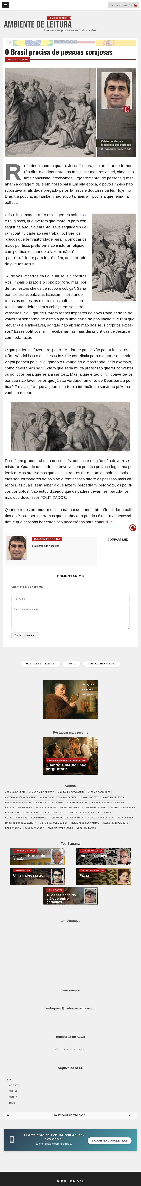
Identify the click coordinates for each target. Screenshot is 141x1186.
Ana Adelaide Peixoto (41, 792)
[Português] (33, 42)
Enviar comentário (25, 635)
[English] (74, 42)
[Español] (116, 42)
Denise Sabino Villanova (49, 802)
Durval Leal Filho (77, 802)
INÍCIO (71, 663)
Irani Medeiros (32, 813)
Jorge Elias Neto (55, 813)
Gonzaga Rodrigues (123, 807)
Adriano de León (15, 792)
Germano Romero (96, 807)
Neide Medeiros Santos (85, 823)
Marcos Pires (125, 818)
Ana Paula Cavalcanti (71, 792)
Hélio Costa (12, 813)
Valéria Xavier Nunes (60, 828)
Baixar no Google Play (109, 1140)
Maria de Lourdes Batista (20, 823)
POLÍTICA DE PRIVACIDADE (69, 1115)
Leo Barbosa (39, 818)
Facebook (88, 689)
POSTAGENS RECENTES (40, 663)
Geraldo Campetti (71, 807)
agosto (14, 1085)
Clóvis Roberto (89, 797)
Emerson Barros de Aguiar (108, 802)
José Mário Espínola (81, 813)
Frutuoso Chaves (46, 807)
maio (12, 1103)
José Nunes (104, 813)
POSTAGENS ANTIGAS (101, 663)
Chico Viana (47, 797)
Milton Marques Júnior (54, 823)
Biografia (87, 694)
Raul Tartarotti (35, 828)
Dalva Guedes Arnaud (18, 802)
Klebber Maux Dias (16, 818)
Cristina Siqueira (113, 797)
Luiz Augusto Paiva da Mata (66, 818)
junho (13, 1097)
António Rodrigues (99, 792)
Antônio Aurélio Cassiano (20, 797)
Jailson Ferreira (17, 60)
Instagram (88, 684)
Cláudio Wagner (67, 797)
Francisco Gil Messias (18, 807)
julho (13, 1091)
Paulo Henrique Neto (115, 823)
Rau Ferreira (13, 828)
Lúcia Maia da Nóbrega (100, 818)
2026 (9, 1079)
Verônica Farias (86, 828)
